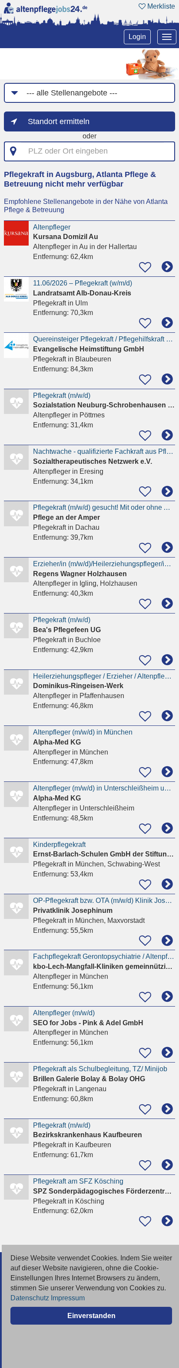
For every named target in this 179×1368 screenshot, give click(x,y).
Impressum (68, 1298)
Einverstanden (91, 1315)
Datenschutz (29, 1298)
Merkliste (160, 6)
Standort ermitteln (59, 121)
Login (137, 36)
